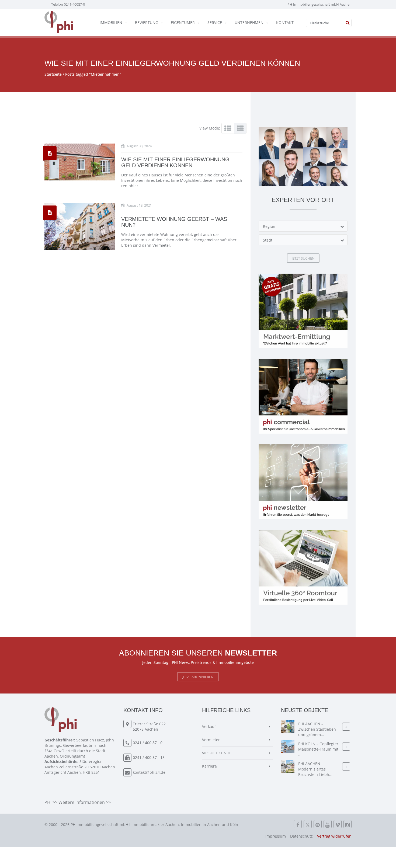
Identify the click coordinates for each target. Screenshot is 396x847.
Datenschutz (301, 836)
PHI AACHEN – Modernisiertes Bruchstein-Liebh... (315, 769)
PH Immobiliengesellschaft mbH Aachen (319, 4)
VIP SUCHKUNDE (216, 752)
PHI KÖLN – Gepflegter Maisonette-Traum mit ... (318, 749)
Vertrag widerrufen (334, 836)
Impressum (275, 836)
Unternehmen (249, 22)
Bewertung (146, 22)
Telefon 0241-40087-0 (68, 4)
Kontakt (285, 22)
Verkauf (209, 726)
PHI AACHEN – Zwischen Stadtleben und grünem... (317, 729)
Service (214, 22)
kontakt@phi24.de (149, 772)
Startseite (53, 74)
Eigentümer (183, 22)
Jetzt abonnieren (198, 676)
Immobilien (111, 22)
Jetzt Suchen (303, 258)
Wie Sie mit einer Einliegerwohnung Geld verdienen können (175, 162)
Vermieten (211, 739)
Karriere (209, 766)
